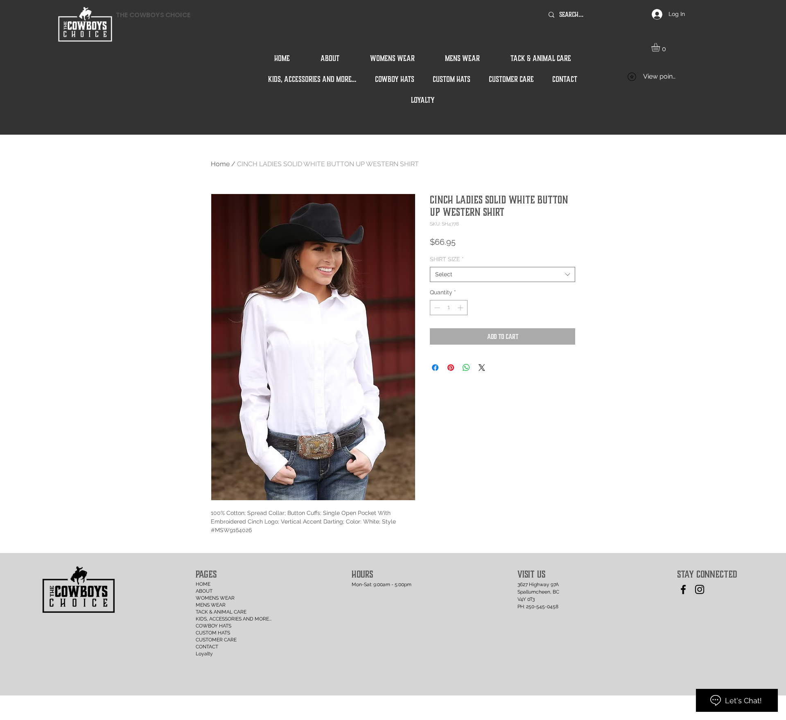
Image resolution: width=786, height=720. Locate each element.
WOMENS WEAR (215, 598)
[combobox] (502, 274)
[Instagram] (699, 589)
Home (220, 164)
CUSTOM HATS (213, 633)
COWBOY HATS (213, 626)
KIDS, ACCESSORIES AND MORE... (218, 619)
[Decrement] (436, 307)
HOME (203, 584)
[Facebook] (683, 589)
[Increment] (461, 307)
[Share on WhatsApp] (466, 367)
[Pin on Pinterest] (451, 367)
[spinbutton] (448, 307)
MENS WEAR (211, 605)
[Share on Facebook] (435, 367)
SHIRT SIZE (447, 259)
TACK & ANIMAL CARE (218, 612)
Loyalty (204, 654)
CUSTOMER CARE (216, 640)
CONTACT (207, 647)
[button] (660, 47)
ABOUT (204, 591)
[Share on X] (482, 367)
